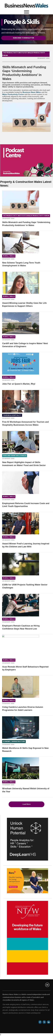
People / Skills (9, 256)
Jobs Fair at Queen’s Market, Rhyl (18, 384)
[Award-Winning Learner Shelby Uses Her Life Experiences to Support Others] (20, 283)
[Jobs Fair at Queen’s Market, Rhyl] (20, 364)
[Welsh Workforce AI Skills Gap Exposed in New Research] (20, 727)
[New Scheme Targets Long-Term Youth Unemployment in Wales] (20, 242)
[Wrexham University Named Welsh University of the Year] (20, 768)
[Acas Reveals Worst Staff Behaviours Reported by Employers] (20, 646)
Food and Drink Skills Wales (14, 455)
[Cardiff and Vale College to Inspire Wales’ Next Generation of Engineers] (20, 323)
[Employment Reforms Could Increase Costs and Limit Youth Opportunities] (20, 482)
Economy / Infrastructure (14, 741)
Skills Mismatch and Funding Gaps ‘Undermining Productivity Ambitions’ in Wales (24, 73)
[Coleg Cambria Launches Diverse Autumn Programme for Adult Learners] (20, 687)
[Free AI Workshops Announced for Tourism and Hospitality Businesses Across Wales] (20, 401)
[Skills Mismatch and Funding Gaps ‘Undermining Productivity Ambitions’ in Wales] (26, 117)
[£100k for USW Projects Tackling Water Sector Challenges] (20, 564)
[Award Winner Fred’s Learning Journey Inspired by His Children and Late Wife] (20, 523)
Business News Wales (32, 92)
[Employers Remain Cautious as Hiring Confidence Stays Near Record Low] (20, 605)
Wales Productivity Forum (13, 94)
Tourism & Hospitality (12, 415)
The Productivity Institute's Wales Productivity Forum (26, 215)
